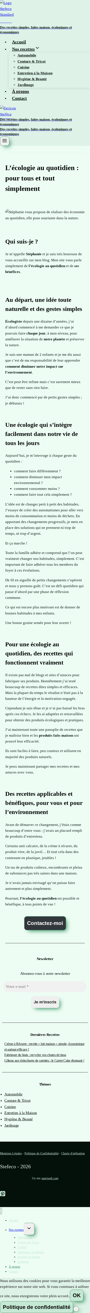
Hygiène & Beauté (32, 79)
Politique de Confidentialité (41, 1153)
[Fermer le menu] (1, 1211)
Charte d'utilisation (73, 1153)
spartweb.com (50, 1178)
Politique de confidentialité (36, 1307)
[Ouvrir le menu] (4, 141)
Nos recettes (16, 1230)
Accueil (19, 41)
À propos (20, 91)
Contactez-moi (45, 923)
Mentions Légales (11, 1153)
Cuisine (23, 67)
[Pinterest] (2, 1193)
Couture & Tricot (31, 61)
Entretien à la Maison (34, 73)
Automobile (26, 55)
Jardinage (25, 85)
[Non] (76, 1309)
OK (77, 1295)
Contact (19, 98)
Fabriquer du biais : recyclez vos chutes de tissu (35, 1055)
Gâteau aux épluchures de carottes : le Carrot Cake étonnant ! (44, 1060)
